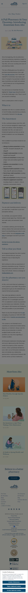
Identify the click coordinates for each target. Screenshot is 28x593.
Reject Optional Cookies (14, 586)
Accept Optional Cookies (14, 590)
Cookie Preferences (14, 582)
